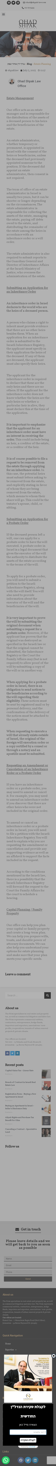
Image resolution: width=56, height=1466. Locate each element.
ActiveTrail (32, 1446)
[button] (28, 1440)
